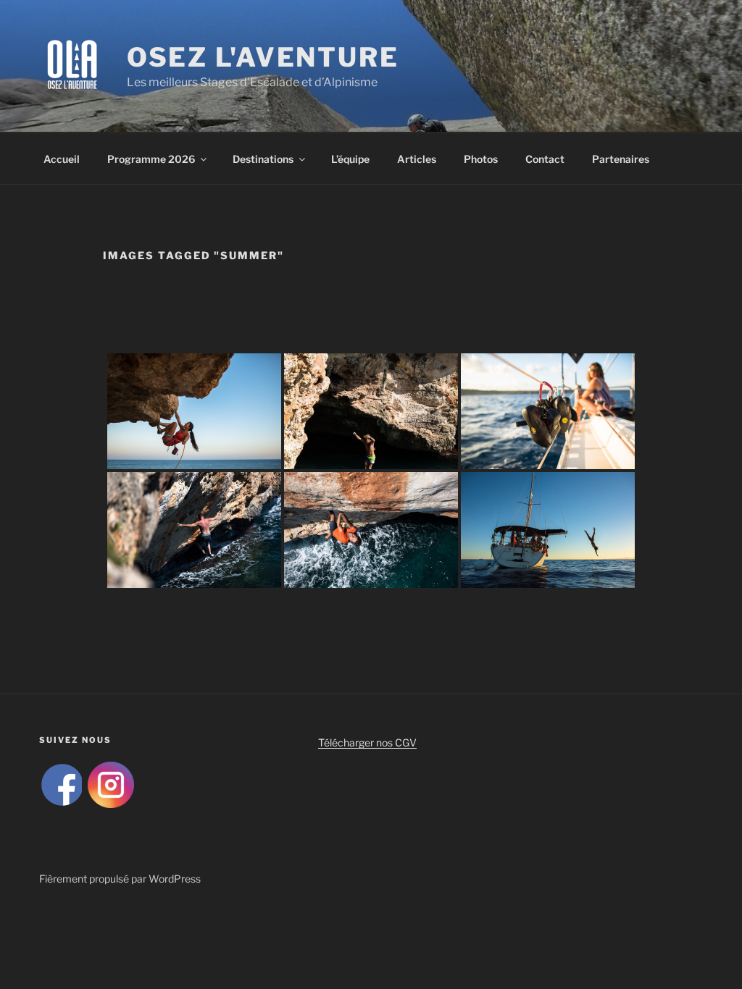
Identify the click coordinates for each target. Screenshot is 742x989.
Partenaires (620, 159)
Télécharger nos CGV (367, 742)
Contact (544, 159)
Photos (481, 159)
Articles (416, 159)
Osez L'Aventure (263, 57)
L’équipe (350, 159)
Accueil (61, 159)
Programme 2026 (151, 159)
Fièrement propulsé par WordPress (120, 878)
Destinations (263, 159)
